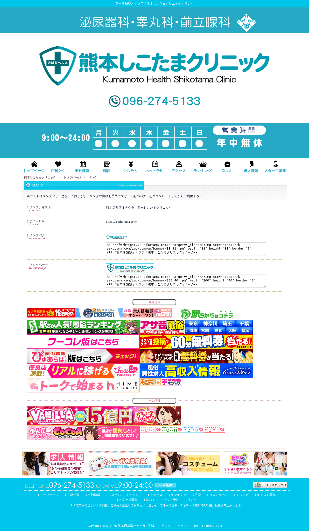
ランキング (178, 495)
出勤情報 (94, 495)
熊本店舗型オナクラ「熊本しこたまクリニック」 (152, 526)
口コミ (150, 500)
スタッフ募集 (128, 500)
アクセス (156, 495)
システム (114, 495)
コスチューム (218, 495)
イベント (135, 495)
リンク (192, 500)
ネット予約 (171, 500)
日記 (198, 495)
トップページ (49, 495)
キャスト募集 (266, 495)
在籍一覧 (73, 495)
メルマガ (242, 495)
